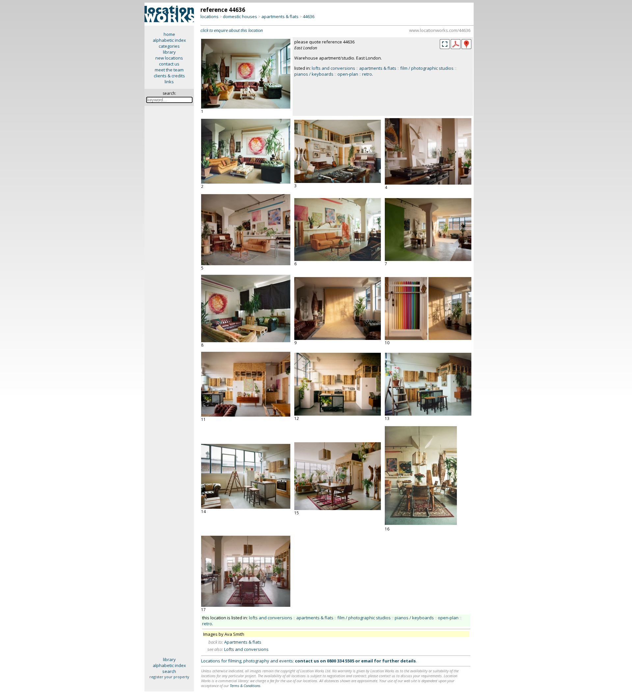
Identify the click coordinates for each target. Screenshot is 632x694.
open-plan (347, 74)
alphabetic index (169, 40)
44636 (308, 16)
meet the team (169, 70)
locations (209, 16)
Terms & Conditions (245, 685)
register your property (169, 676)
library (169, 52)
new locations (169, 58)
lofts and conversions (333, 68)
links (169, 82)
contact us (169, 64)
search (169, 671)
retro (367, 74)
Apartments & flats (242, 642)
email (367, 661)
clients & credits (169, 76)
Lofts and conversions (246, 649)
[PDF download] (456, 47)
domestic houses (240, 16)
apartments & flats (280, 16)
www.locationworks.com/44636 (439, 30)
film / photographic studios (427, 68)
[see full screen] (445, 44)
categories (169, 46)
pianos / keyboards (313, 74)
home (169, 34)
